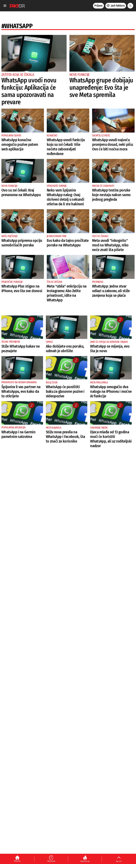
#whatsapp (17, 26)
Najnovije (51, 861)
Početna (17, 861)
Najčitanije (84, 861)
